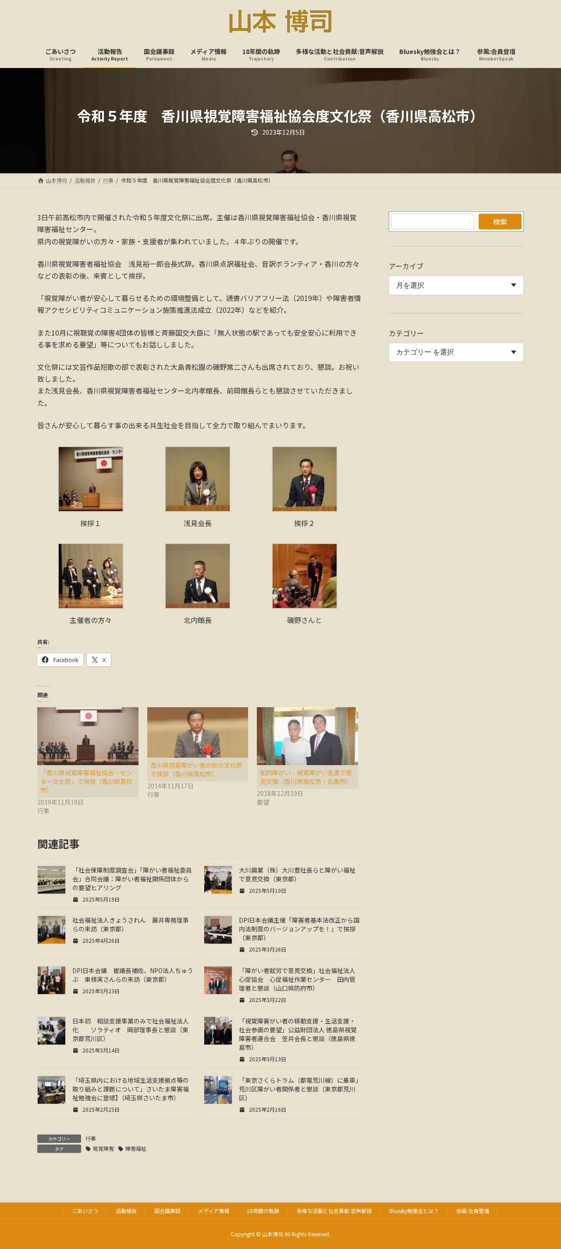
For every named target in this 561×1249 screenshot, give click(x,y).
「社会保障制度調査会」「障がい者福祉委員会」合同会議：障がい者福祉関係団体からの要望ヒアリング (132, 879)
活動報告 (126, 1210)
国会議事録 (167, 1210)
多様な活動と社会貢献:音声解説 (334, 1210)
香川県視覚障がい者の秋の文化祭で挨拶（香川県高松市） (196, 769)
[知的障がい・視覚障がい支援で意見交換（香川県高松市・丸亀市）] (307, 736)
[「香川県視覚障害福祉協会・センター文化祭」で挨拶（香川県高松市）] (87, 736)
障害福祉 (135, 1148)
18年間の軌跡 (263, 1210)
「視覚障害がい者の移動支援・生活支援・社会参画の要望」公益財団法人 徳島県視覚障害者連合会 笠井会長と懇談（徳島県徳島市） (298, 1034)
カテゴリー (406, 333)
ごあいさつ (85, 1210)
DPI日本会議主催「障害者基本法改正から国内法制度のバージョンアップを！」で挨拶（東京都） (299, 929)
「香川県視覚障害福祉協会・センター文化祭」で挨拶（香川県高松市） (86, 781)
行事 (90, 1138)
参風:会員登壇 (472, 1210)
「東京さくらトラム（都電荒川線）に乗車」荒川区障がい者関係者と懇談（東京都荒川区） (299, 1089)
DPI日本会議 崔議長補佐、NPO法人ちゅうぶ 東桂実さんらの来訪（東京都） (132, 975)
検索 (500, 221)
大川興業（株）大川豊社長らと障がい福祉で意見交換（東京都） (297, 874)
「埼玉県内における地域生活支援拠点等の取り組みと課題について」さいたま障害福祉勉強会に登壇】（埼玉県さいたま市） (130, 1089)
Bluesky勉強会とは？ (414, 1210)
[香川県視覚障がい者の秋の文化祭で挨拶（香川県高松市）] (198, 732)
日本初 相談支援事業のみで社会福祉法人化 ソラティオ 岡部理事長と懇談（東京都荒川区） (130, 1029)
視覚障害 (103, 1148)
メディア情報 (213, 1210)
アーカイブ (406, 266)
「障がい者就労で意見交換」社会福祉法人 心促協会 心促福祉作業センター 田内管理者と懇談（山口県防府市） (300, 979)
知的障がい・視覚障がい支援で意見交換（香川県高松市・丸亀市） (306, 777)
